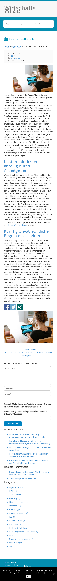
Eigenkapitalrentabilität (27, 478)
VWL (11, 546)
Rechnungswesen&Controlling (22, 531)
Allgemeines (16, 46)
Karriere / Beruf (16, 520)
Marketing (13, 524)
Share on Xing (20, 307)
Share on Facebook (7, 307)
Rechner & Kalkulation (18, 528)
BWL (11, 491)
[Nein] (53, 574)
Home (6, 46)
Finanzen (13, 506)
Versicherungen (15, 542)
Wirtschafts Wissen (20, 9)
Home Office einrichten (17, 225)
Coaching (13, 498)
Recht (11, 535)
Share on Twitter (13, 307)
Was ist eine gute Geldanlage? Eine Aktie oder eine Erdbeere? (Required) (25, 412)
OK (28, 577)
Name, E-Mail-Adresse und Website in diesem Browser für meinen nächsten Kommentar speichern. (27, 405)
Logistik (18, 494)
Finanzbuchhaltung (17, 502)
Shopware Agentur (28, 349)
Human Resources (17, 513)
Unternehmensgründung (19, 539)
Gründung (13, 509)
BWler (13, 56)
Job (10, 517)
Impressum (12, 562)
